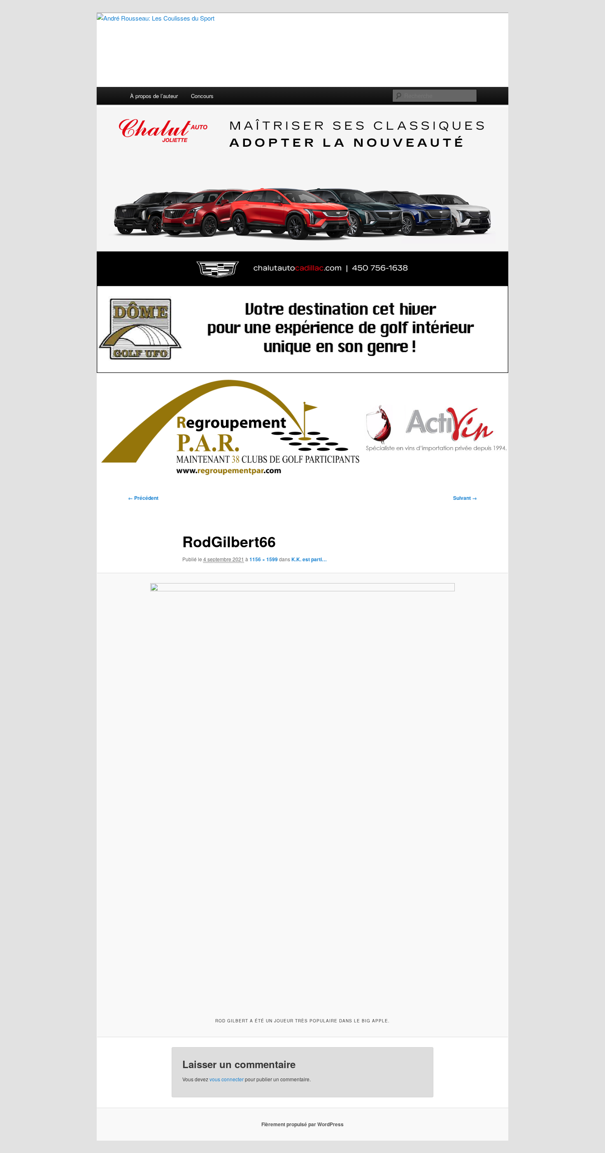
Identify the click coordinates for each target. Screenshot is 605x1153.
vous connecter (226, 1079)
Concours (202, 96)
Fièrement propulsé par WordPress (302, 1124)
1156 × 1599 (263, 559)
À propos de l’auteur (154, 96)
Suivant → (465, 498)
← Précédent (143, 498)
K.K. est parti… (309, 559)
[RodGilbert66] (302, 794)
